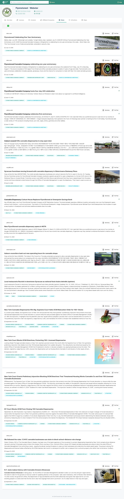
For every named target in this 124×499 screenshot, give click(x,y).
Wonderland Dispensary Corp (35, 77)
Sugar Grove (43, 296)
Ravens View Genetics (33, 484)
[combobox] (29, 2)
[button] (119, 2)
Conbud (62, 324)
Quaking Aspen (34, 326)
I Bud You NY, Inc (94, 454)
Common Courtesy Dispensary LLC (46, 324)
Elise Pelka (50, 155)
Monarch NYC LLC (10, 326)
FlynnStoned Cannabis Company (15, 50)
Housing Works (29, 324)
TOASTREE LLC (22, 326)
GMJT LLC (8, 213)
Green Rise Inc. (51, 77)
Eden (7, 296)
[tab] (8, 20)
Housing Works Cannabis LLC (14, 324)
